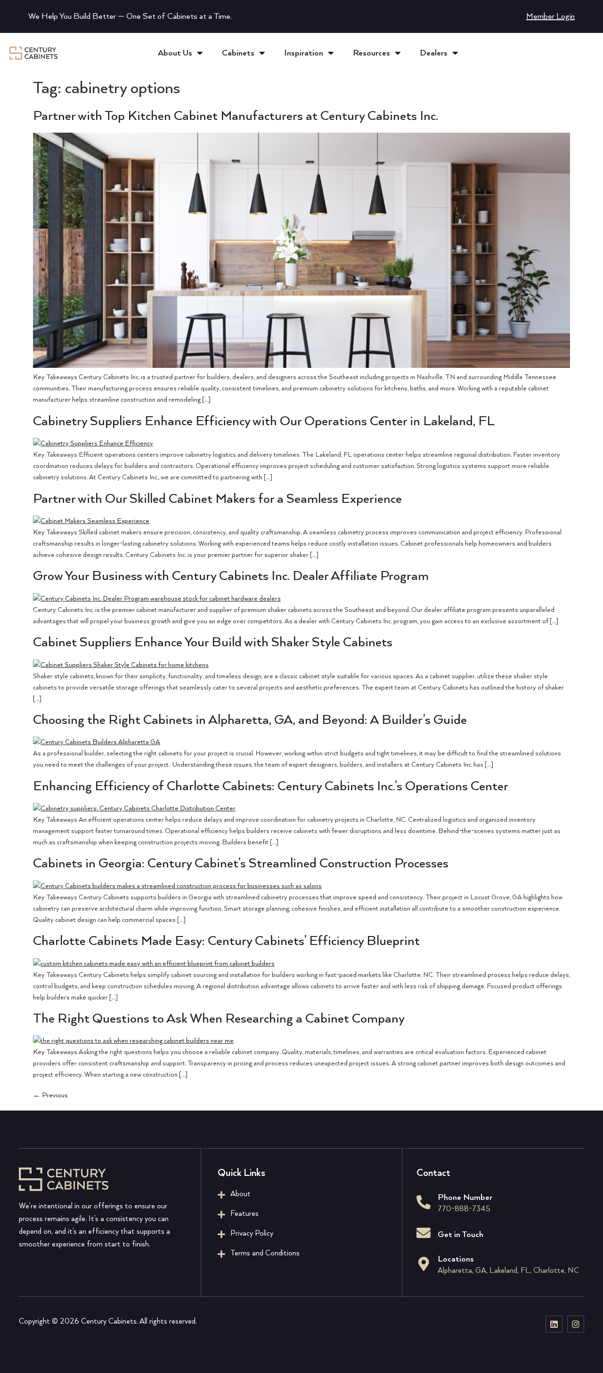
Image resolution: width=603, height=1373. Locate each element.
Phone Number (465, 1197)
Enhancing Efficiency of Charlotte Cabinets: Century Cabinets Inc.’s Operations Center (270, 786)
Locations (456, 1259)
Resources (371, 53)
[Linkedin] (554, 1324)
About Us (175, 53)
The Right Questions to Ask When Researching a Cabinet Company (219, 1018)
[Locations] (423, 1264)
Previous (50, 1095)
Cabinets (238, 53)
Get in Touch (460, 1234)
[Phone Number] (423, 1202)
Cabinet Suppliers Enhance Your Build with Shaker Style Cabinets (212, 642)
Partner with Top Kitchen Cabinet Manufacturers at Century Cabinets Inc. (235, 116)
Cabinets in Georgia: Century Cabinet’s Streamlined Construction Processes (240, 863)
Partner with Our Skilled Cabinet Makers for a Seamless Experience (217, 499)
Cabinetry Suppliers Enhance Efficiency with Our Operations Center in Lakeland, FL (264, 421)
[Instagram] (575, 1324)
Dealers (434, 53)
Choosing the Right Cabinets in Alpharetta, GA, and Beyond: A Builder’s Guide (250, 720)
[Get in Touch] (423, 1233)
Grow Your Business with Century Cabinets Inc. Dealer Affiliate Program (231, 576)
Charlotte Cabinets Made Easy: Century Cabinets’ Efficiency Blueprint (226, 941)
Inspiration (303, 53)
